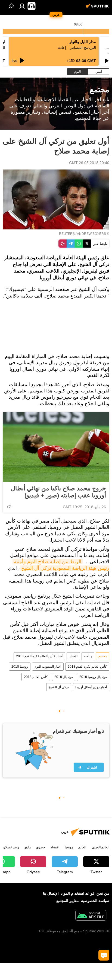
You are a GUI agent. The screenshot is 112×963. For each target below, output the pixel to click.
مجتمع (102, 656)
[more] (9, 506)
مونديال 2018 (63, 677)
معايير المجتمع (67, 900)
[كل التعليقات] (103, 955)
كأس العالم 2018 (36, 677)
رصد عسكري (10, 847)
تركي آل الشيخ (59, 687)
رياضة (88, 656)
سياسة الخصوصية (95, 900)
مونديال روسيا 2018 (93, 677)
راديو (27, 847)
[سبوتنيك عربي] (98, 8)
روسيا (69, 847)
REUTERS (67, 234)
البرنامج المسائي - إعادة (77, 47)
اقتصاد (55, 847)
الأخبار (73, 656)
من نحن (103, 893)
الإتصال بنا (51, 893)
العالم (82, 847)
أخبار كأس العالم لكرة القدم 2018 (39, 656)
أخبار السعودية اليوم (48, 666)
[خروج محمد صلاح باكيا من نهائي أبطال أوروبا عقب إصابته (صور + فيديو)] (56, 447)
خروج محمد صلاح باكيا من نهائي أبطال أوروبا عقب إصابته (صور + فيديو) (58, 492)
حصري (40, 847)
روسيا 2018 (19, 666)
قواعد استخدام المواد (77, 893)
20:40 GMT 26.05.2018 (89, 163)
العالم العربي (100, 847)
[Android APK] (90, 916)
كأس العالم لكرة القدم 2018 (87, 666)
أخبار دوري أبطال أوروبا (91, 687)
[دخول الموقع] (22, 6)
